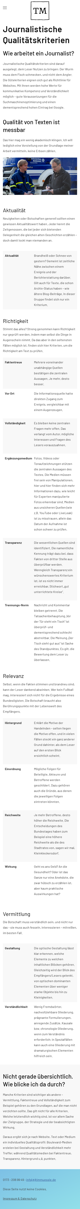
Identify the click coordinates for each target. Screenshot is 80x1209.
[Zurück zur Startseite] (40, 8)
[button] (5, 8)
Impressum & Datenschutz (20, 1198)
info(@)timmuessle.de (41, 1179)
